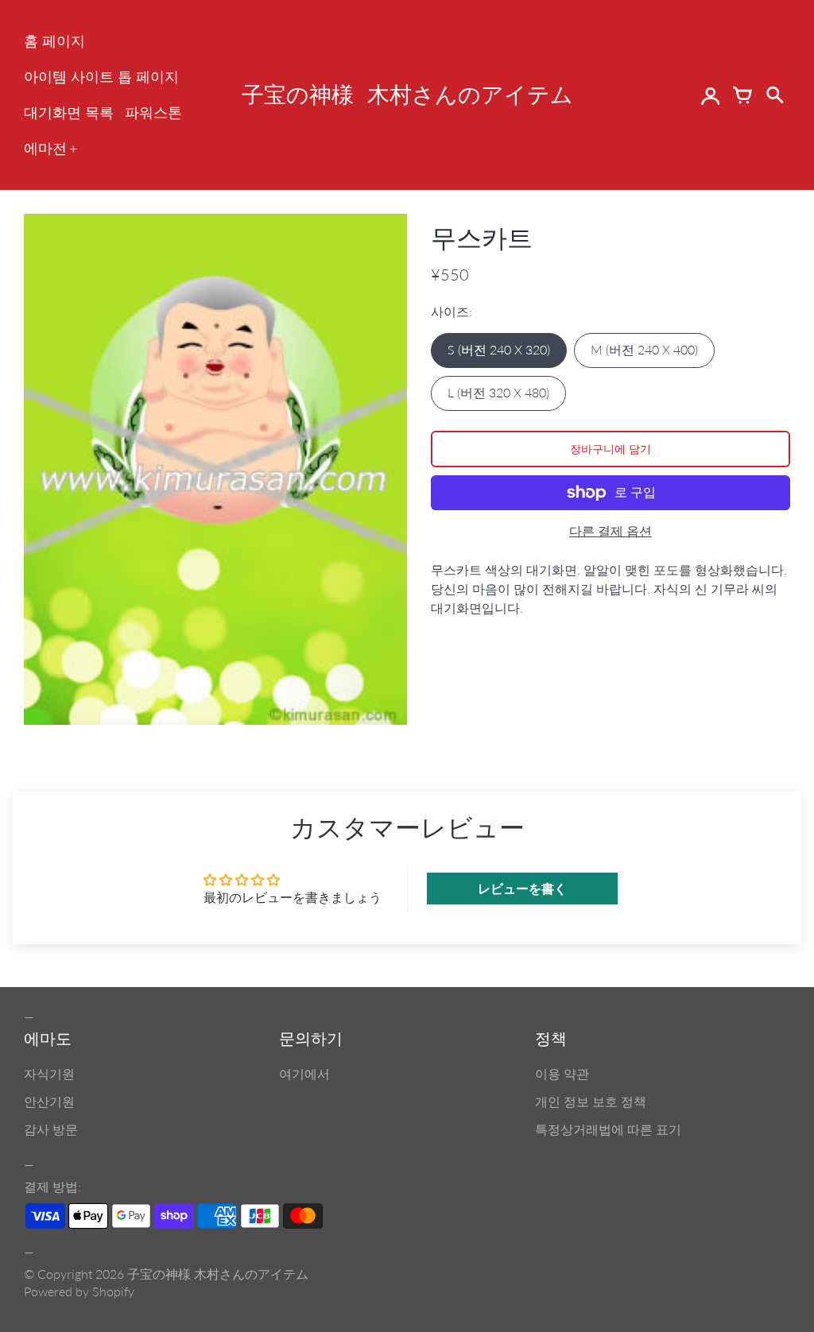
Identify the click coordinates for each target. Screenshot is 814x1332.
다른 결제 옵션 (610, 530)
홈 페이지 (54, 40)
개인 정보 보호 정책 (590, 1101)
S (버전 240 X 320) (499, 349)
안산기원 (49, 1101)
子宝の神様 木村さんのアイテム (217, 1273)
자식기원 (49, 1073)
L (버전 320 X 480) (498, 392)
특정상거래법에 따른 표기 (608, 1128)
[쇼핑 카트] (742, 95)
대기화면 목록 (69, 112)
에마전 (45, 148)
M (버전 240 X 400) (644, 349)
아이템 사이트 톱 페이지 (101, 76)
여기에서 (304, 1073)
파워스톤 (153, 112)
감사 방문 (51, 1128)
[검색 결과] (774, 95)
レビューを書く (522, 888)
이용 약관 (562, 1073)
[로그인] (711, 95)
